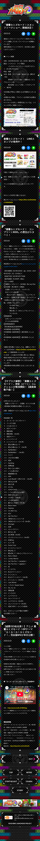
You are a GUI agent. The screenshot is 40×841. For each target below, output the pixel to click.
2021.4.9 (7, 240)
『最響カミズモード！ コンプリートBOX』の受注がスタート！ (19, 232)
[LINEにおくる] (33, 34)
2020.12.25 (8, 640)
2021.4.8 (7, 395)
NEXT (31, 759)
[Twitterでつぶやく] (23, 34)
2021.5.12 (7, 33)
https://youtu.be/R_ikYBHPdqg (17, 708)
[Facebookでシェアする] (28, 34)
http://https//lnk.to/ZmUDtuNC (20, 746)
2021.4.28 (7, 147)
